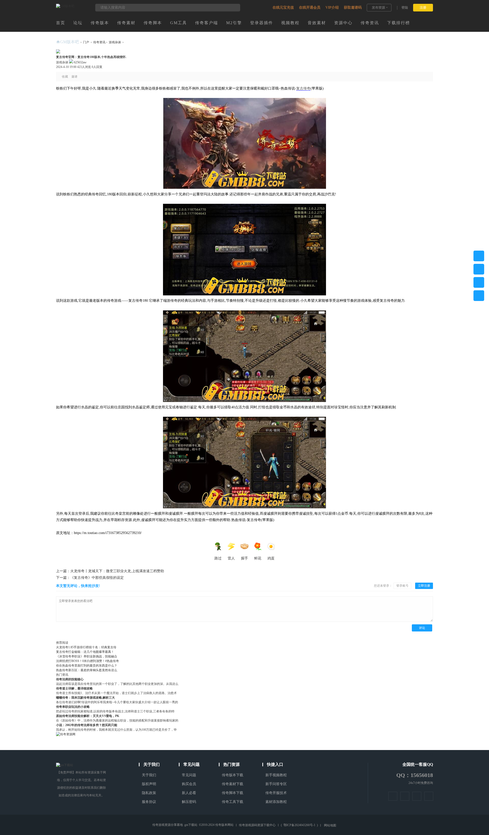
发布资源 (378, 7)
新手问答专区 (276, 784)
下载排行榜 (398, 23)
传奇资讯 (370, 23)
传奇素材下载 (232, 784)
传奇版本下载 (232, 775)
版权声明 (149, 784)
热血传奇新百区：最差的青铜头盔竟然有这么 (86, 670)
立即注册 (424, 585)
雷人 (231, 558)
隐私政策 (149, 793)
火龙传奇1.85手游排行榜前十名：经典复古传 (86, 647)
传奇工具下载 (232, 802)
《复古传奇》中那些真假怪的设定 (90, 578)
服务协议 (149, 802)
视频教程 (290, 23)
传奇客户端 (206, 23)
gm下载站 (190, 825)
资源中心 (343, 23)
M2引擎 (234, 23)
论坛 (78, 23)
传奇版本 (100, 23)
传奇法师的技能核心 (70, 679)
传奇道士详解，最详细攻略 (74, 688)
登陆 (404, 7)
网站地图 (330, 825)
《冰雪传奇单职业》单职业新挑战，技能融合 (86, 656)
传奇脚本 (153, 23)
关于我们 (149, 775)
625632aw (80, 62)
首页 (60, 23)
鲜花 (257, 558)
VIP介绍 (332, 7)
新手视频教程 (276, 775)
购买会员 (189, 784)
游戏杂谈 (115, 42)
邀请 (74, 76)
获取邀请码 (353, 7)
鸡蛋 (271, 558)
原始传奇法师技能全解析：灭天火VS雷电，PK (87, 716)
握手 (244, 558)
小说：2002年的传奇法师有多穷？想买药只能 (86, 725)
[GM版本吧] (65, 6)
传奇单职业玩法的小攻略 (73, 707)
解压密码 (189, 802)
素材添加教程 (276, 802)
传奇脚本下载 (232, 793)
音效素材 (317, 23)
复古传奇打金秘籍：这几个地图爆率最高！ (85, 652)
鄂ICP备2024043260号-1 (299, 825)
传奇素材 (126, 23)
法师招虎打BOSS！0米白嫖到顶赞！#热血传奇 (87, 661)
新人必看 (189, 793)
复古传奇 (303, 88)
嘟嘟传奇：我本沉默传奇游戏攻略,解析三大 (85, 697)
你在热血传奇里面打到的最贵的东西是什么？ (86, 665)
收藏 (65, 76)
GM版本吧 (69, 42)
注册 (423, 7)
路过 (218, 558)
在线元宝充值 (283, 7)
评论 (422, 628)
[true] (233, 7)
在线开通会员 (309, 7)
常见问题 (189, 775)
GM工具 (178, 23)
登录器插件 (261, 23)
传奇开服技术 (276, 793)
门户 (86, 42)
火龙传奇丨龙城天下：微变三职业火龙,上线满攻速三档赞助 (110, 571)
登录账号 (402, 585)
